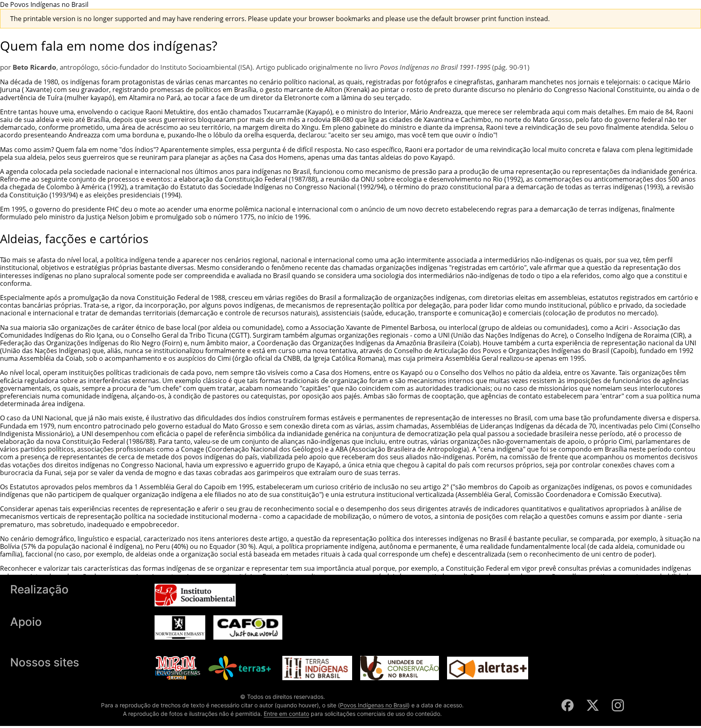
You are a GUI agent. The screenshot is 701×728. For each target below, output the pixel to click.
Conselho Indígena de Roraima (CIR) (630, 335)
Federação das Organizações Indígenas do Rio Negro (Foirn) (91, 342)
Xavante (37, 89)
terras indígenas (618, 186)
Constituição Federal (255, 179)
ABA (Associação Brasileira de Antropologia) (402, 449)
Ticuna (217, 335)
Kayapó (318, 111)
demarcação (535, 186)
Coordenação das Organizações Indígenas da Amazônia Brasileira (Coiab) (368, 342)
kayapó (101, 97)
